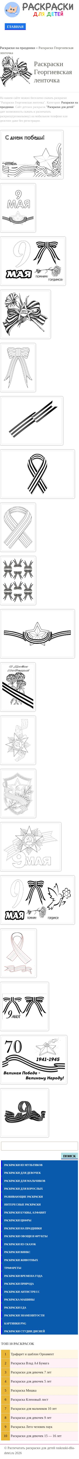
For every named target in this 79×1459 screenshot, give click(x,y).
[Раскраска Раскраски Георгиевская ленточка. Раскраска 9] (18, 580)
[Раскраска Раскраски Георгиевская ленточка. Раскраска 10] (37, 633)
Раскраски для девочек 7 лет (31, 1372)
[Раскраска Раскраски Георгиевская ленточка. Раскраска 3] (33, 261)
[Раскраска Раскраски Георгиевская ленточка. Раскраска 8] (18, 527)
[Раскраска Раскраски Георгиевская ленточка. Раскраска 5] (18, 367)
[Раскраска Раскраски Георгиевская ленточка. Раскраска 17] (24, 1006)
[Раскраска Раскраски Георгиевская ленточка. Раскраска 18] (33, 1059)
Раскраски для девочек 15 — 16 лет (36, 1436)
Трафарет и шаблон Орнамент (32, 1354)
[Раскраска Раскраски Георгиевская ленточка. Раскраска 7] (37, 474)
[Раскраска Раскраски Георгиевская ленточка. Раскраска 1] (31, 154)
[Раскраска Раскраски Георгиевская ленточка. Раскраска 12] (18, 740)
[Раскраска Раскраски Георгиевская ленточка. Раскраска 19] (24, 1112)
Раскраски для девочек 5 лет (31, 1381)
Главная (15, 27)
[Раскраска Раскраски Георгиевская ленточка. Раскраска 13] (18, 793)
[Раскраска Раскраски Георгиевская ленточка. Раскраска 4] (25, 314)
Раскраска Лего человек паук (31, 1427)
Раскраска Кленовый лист (29, 1399)
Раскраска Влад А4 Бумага (30, 1363)
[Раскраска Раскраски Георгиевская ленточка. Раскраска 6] (31, 420)
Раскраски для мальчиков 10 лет (34, 1408)
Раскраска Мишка (23, 1390)
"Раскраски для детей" (60, 107)
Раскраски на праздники (17, 48)
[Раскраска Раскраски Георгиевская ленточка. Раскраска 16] (18, 953)
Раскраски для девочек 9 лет (31, 1417)
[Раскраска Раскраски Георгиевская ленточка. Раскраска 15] (37, 899)
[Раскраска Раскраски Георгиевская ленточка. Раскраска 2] (18, 207)
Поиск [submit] (69, 1156)
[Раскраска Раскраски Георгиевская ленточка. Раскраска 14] (30, 846)
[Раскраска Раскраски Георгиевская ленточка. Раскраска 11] (18, 687)
